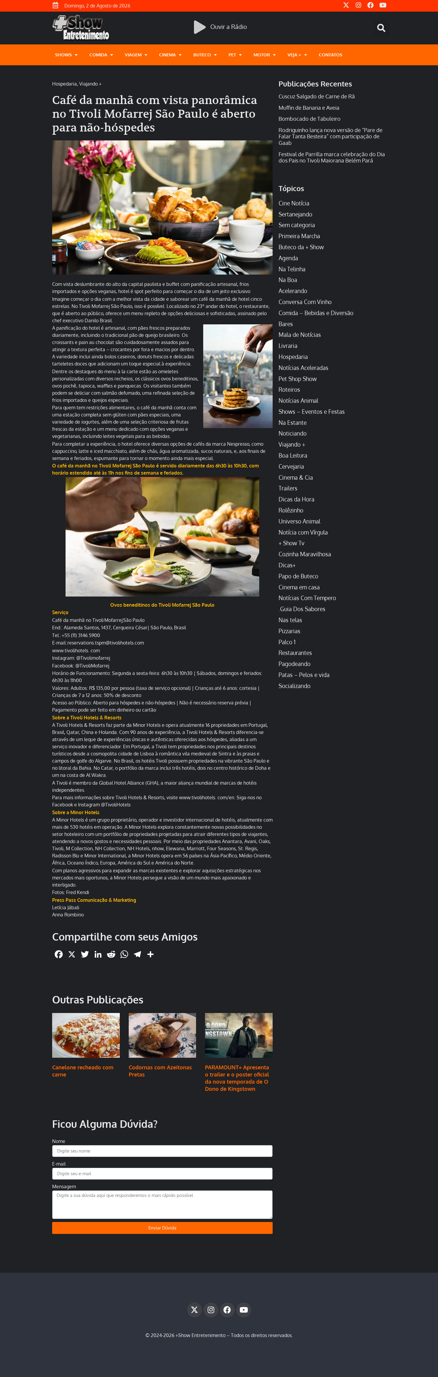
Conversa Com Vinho (305, 302)
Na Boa (288, 280)
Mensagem (64, 1186)
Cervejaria (291, 466)
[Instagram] (211, 1309)
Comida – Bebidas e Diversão (316, 313)
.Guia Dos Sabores (302, 609)
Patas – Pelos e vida (304, 675)
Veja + (294, 55)
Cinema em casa (299, 587)
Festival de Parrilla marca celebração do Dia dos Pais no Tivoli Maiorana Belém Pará (332, 157)
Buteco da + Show (301, 247)
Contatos (330, 55)
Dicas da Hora (296, 499)
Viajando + (90, 84)
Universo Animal (299, 521)
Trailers (288, 488)
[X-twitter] (194, 1309)
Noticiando (293, 433)
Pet (232, 55)
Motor (262, 55)
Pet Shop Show (298, 378)
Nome (58, 1141)
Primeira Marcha (299, 236)
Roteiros (289, 389)
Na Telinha (292, 269)
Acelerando (293, 291)
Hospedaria (64, 84)
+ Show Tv (292, 543)
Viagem (133, 55)
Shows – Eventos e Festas (312, 411)
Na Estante (293, 422)
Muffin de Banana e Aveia (309, 107)
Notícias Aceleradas (303, 367)
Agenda (288, 258)
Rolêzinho (291, 510)
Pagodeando (294, 663)
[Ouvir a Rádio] (199, 27)
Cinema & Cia (296, 477)
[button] (381, 28)
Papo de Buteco (298, 576)
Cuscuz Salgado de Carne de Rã (317, 96)
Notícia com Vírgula (303, 532)
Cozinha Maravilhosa (305, 554)
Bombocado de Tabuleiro (310, 118)
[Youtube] (243, 1309)
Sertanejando (295, 214)
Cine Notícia (294, 203)
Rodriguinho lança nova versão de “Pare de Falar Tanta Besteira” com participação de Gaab (331, 136)
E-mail (59, 1164)
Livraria (288, 345)
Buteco (202, 55)
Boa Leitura (293, 455)
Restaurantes (295, 652)
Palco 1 (287, 642)
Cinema (167, 55)
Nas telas (290, 620)
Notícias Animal (298, 400)
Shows (63, 55)
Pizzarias (289, 631)
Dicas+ (287, 565)
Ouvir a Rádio (228, 26)
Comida (98, 55)
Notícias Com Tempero (307, 598)
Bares (286, 324)
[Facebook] (227, 1309)
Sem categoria (297, 225)
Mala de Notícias (300, 334)
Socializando (294, 686)
